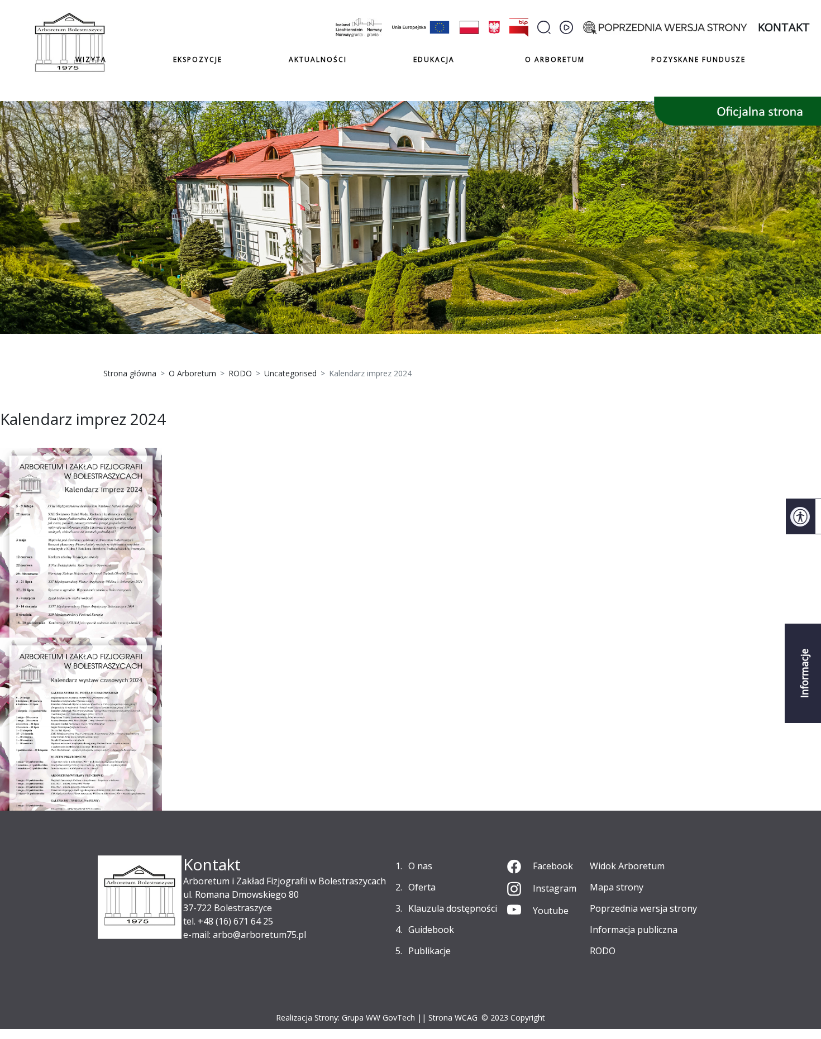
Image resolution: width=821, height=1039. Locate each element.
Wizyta (91, 59)
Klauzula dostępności (452, 908)
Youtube (551, 910)
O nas (420, 866)
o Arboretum (555, 59)
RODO (602, 951)
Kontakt (784, 27)
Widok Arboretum (627, 866)
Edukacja (434, 60)
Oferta (422, 887)
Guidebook (431, 929)
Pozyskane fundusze (698, 59)
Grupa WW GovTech (378, 1017)
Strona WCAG (453, 1017)
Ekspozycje (197, 59)
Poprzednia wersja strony (643, 908)
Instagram (554, 888)
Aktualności (318, 59)
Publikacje (429, 951)
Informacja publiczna (633, 929)
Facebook (553, 866)
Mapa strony (616, 887)
